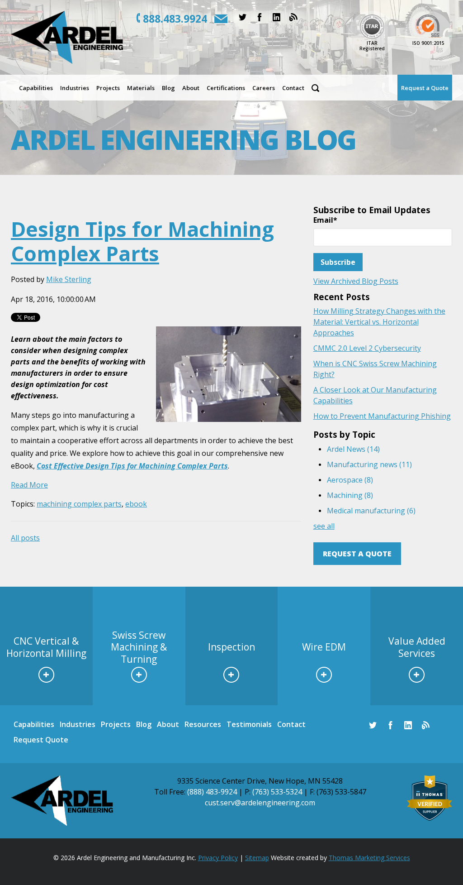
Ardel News (353, 449)
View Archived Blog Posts (355, 281)
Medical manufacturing (371, 511)
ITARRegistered (372, 46)
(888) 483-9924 (212, 792)
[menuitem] (36, 87)
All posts (25, 538)
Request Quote (41, 740)
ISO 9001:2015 (428, 43)
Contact (291, 724)
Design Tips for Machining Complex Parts (142, 241)
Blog (143, 724)
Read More (29, 485)
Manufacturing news (369, 464)
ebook (136, 504)
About (168, 724)
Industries (77, 724)
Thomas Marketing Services (369, 857)
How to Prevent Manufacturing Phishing (382, 416)
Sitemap (257, 857)
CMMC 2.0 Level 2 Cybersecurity (367, 348)
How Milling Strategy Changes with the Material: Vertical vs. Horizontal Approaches (379, 322)
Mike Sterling (68, 279)
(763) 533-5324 (277, 792)
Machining (350, 495)
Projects (116, 724)
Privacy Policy (218, 857)
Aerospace (350, 480)
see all (324, 526)
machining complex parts (79, 504)
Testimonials (249, 724)
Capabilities (34, 724)
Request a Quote (357, 554)
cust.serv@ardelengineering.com (260, 803)
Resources (202, 724)
